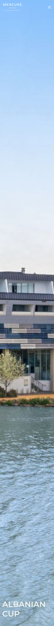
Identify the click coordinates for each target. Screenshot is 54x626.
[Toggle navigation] (43, 7)
